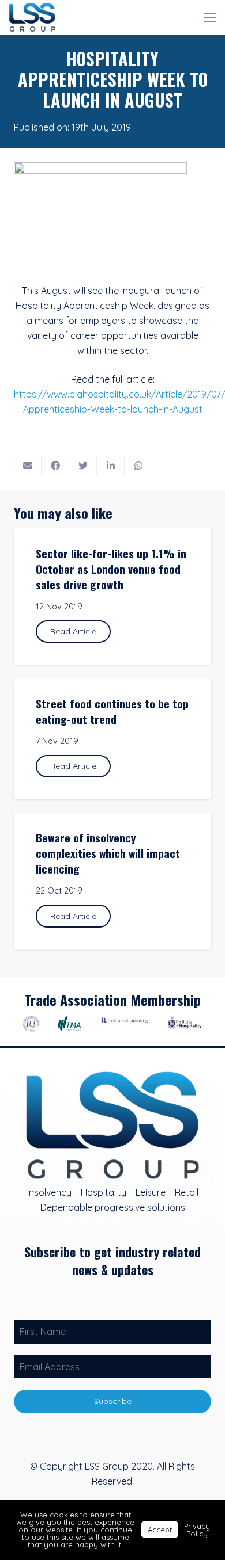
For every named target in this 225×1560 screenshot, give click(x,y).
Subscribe (113, 1401)
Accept (160, 1529)
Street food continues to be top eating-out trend (112, 711)
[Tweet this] (83, 465)
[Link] (32, 17)
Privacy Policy (197, 1529)
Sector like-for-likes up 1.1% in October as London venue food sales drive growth (111, 569)
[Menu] (210, 17)
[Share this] (55, 465)
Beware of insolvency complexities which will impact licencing (108, 853)
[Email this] (28, 465)
